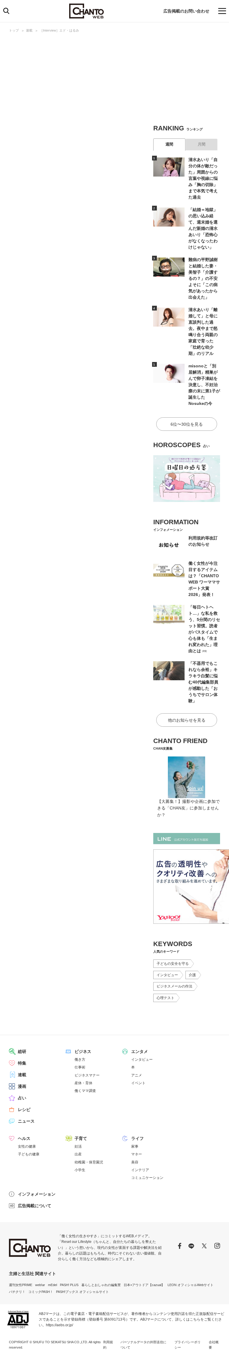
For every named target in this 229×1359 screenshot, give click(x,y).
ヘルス (24, 1138)
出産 (78, 1154)
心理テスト (165, 998)
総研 (22, 1051)
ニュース (26, 1121)
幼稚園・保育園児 (89, 1162)
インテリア (140, 1170)
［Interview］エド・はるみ (59, 30)
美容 (134, 1162)
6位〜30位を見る (187, 424)
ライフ (137, 1138)
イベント (138, 1083)
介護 (192, 975)
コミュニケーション (147, 1178)
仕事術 (80, 1067)
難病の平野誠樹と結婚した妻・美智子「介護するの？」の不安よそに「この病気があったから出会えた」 (203, 278)
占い (22, 1098)
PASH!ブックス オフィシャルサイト (82, 1292)
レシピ (24, 1109)
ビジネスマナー (87, 1075)
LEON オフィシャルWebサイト (190, 1285)
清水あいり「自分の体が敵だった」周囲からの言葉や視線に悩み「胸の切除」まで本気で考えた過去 (203, 178)
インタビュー (167, 975)
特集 (22, 1063)
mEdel (52, 1285)
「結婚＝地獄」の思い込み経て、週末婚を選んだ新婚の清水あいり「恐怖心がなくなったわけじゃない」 (203, 228)
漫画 (22, 1086)
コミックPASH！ (40, 1292)
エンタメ (139, 1051)
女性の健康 (27, 1146)
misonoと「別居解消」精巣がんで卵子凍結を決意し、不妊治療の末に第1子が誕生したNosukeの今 (204, 384)
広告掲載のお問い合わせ (186, 11)
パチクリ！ (17, 1292)
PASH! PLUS (69, 1285)
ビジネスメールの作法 (174, 986)
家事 (134, 1146)
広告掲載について (34, 1205)
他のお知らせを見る (186, 720)
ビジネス (83, 1051)
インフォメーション (36, 1194)
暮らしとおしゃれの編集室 (101, 1285)
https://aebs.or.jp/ (59, 1325)
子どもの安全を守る (173, 964)
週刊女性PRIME (20, 1285)
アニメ (136, 1075)
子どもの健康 (28, 1154)
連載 (29, 30)
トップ (14, 30)
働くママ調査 (85, 1091)
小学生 (80, 1170)
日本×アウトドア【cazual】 (144, 1285)
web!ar (40, 1285)
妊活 (78, 1146)
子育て (81, 1138)
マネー (136, 1154)
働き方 (80, 1059)
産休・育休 (83, 1083)
